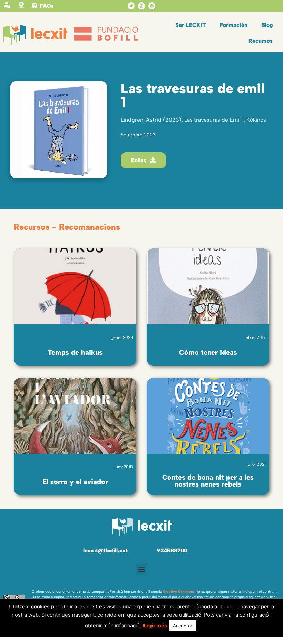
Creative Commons (179, 591)
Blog (267, 25)
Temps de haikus (75, 352)
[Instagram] (141, 5)
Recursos (260, 41)
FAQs (46, 6)
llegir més (155, 625)
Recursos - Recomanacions (67, 227)
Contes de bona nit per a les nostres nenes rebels (208, 480)
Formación (233, 25)
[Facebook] (151, 5)
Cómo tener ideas (208, 352)
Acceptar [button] (182, 625)
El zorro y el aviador (75, 482)
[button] (141, 569)
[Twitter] (131, 5)
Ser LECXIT (190, 25)
